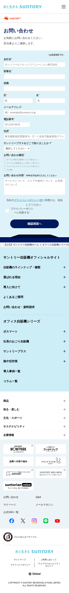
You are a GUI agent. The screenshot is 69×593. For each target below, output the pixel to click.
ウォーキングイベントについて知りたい (23, 166)
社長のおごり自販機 (16, 341)
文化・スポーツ (12, 417)
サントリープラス (14, 351)
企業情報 (8, 435)
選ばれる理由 (11, 277)
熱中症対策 (10, 361)
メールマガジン (44, 504)
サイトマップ (20, 559)
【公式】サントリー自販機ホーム (21, 244)
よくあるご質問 (13, 297)
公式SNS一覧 (11, 512)
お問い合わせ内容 (30, 175)
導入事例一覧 (11, 371)
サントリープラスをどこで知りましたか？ (28, 143)
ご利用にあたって (49, 559)
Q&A (38, 497)
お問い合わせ (10, 497)
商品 (6, 400)
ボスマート (10, 331)
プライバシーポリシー (26, 200)
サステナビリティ (14, 426)
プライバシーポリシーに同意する (22, 210)
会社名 (8, 59)
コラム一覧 (10, 381)
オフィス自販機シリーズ (21, 321)
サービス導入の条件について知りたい (22, 160)
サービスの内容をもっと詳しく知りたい (23, 163)
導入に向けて (11, 287)
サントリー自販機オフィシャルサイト (31, 257)
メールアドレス (13, 107)
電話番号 (9, 119)
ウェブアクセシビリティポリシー (49, 564)
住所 (7, 131)
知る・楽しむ (11, 409)
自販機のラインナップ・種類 (21, 267)
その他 (9, 170)
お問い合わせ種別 (14, 155)
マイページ (9, 504)
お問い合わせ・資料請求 (19, 307)
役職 (6, 83)
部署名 (8, 71)
